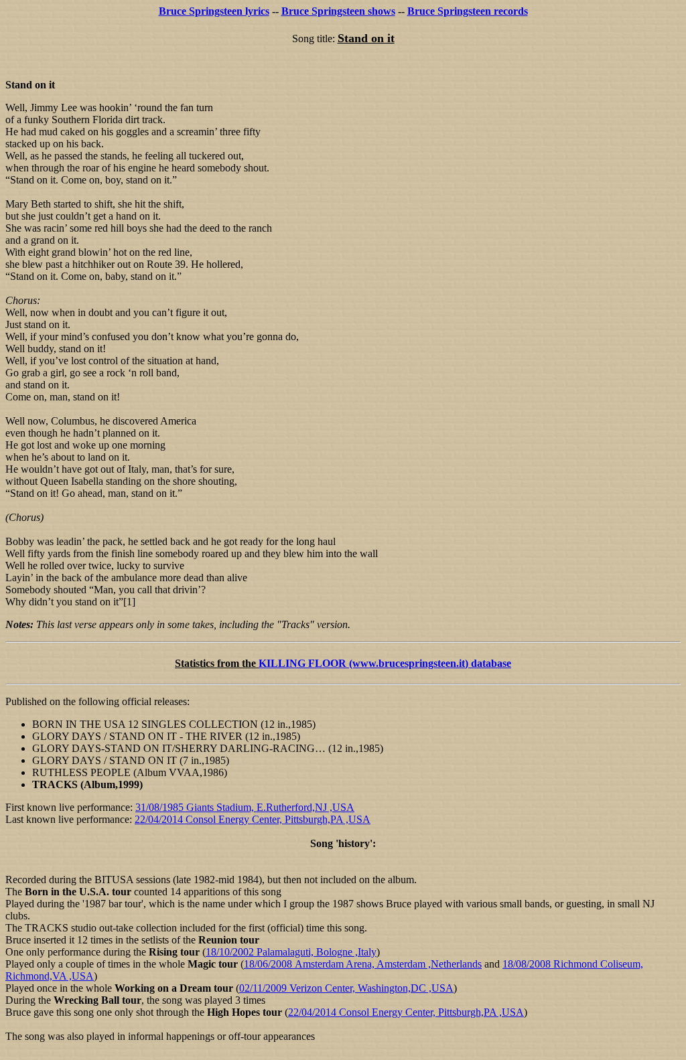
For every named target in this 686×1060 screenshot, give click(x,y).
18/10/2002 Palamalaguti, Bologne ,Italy (291, 952)
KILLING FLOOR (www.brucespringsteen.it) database (385, 663)
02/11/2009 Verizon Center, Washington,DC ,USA (346, 988)
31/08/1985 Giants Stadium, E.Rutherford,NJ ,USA (244, 807)
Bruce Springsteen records (467, 11)
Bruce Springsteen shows (338, 11)
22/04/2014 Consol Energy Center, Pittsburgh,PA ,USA (252, 819)
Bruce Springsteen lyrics (214, 11)
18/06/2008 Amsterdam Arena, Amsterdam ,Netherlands (363, 964)
